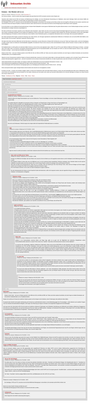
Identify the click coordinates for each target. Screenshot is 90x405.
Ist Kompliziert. (9, 314)
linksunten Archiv (20, 3)
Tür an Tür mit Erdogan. (11, 358)
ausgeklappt (14, 78)
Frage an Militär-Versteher (10, 344)
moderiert (20, 78)
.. (3, 378)
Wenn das (18, 236)
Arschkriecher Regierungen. (9, 81)
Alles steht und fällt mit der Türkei (20, 155)
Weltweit (22, 75)
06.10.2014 (18, 14)
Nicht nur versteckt (12, 89)
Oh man (8, 87)
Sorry (7, 288)
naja (10, 128)
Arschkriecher (8, 84)
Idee (10, 7)
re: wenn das (20, 256)
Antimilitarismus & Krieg (10, 75)
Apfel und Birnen (18, 205)
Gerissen (7, 333)
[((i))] (4, 6)
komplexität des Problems (14, 95)
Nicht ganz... (6, 291)
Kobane (29, 75)
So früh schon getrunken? (12, 92)
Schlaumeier (8, 392)
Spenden (25, 7)
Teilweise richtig (16, 176)
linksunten (19, 7)
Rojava (33, 75)
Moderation (14, 7)
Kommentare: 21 (27, 14)
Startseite (6, 7)
